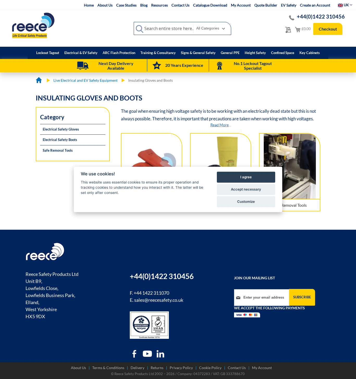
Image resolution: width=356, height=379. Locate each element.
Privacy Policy (181, 367)
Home (89, 5)
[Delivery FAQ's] (83, 66)
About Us (105, 5)
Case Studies (126, 5)
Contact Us (180, 5)
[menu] (178, 53)
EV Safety (288, 5)
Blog (144, 5)
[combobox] (182, 28)
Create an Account (315, 5)
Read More (219, 124)
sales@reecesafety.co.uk (158, 300)
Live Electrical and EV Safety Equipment (85, 80)
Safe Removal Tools (290, 205)
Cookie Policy (210, 367)
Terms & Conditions (108, 367)
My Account (241, 5)
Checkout (328, 28)
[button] (345, 5)
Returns (157, 367)
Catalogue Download (210, 5)
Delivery (137, 367)
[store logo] (33, 25)
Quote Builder (265, 5)
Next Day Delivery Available (116, 65)
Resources (159, 5)
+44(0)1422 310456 (321, 16)
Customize (246, 201)
